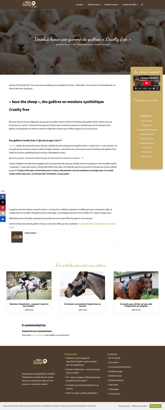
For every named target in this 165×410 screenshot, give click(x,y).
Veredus (12, 145)
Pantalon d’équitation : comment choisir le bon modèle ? (29, 305)
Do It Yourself (146, 120)
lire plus (29, 310)
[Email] (3, 213)
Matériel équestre (101, 44)
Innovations (88, 44)
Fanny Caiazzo (65, 44)
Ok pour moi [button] (155, 406)
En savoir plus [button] (124, 406)
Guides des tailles (129, 5)
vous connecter (38, 335)
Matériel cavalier (111, 5)
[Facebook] (3, 196)
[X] (3, 202)
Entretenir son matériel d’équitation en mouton (82, 305)
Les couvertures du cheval (146, 129)
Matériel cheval (94, 5)
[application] (146, 83)
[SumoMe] (3, 219)
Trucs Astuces (147, 156)
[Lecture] (136, 88)
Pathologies (147, 152)
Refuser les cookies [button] (139, 406)
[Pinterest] (3, 208)
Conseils (79, 5)
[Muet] (154, 88)
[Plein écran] (157, 88)
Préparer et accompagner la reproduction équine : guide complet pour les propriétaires (81, 361)
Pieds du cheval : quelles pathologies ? (82, 393)
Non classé (146, 147)
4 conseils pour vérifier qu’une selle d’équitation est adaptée (136, 305)
